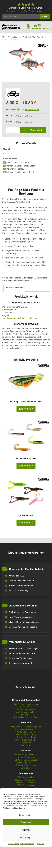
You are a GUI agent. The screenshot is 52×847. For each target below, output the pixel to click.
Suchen (45, 16)
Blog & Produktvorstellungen (26, 704)
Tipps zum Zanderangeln (26, 780)
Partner (32, 11)
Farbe (9, 121)
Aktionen (40, 11)
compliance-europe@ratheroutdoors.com (20, 318)
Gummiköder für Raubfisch (19, 37)
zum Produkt (25, 408)
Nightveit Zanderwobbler (26, 754)
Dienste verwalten (25, 815)
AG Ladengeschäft (26, 714)
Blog (25, 11)
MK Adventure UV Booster (26, 760)
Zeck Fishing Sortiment (26, 782)
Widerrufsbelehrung (26, 732)
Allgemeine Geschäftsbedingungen (26, 726)
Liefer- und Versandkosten (26, 737)
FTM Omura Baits (26, 785)
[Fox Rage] (13, 94)
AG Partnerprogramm (26, 709)
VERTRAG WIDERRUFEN (26, 729)
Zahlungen (26, 742)
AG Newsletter (26, 706)
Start (4, 37)
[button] (45, 47)
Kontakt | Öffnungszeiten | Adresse (26, 717)
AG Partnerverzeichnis (26, 712)
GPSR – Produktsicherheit (26, 740)
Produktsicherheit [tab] (14, 287)
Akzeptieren (26, 822)
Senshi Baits (26, 768)
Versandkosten (32, 109)
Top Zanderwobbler (26, 777)
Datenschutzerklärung (27, 844)
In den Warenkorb (32, 130)
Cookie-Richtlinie (13, 844)
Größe (9, 115)
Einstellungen (26, 837)
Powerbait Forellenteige (26, 765)
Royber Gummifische (26, 762)
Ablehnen (26, 829)
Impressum (40, 844)
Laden (19, 11)
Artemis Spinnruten (26, 757)
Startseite (11, 11)
